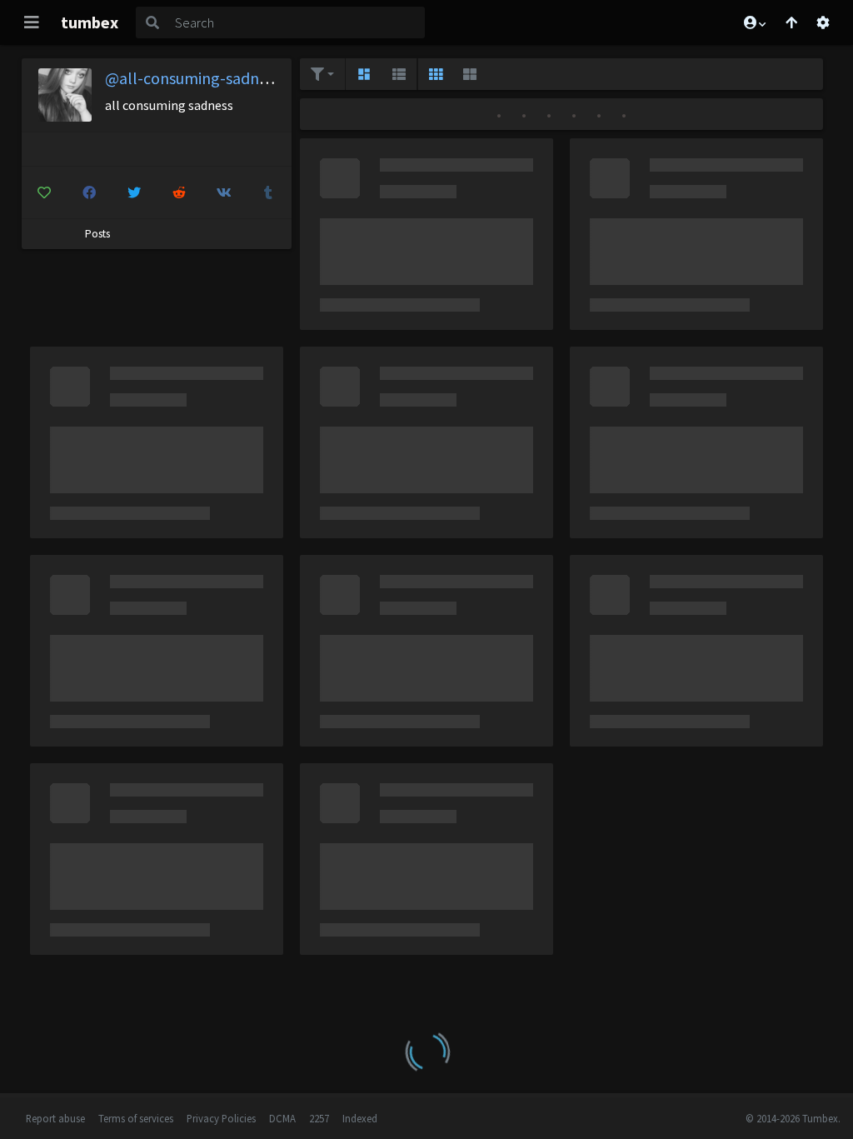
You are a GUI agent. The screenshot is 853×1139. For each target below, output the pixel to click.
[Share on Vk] (224, 192)
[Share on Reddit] (179, 192)
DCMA (282, 1118)
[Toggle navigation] (31, 22)
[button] (754, 22)
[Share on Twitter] (134, 192)
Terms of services (135, 1118)
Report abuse (55, 1118)
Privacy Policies (221, 1118)
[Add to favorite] (44, 192)
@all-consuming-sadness (193, 77)
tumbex (89, 22)
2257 (319, 1118)
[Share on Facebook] (89, 192)
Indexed (359, 1118)
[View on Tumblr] (269, 192)
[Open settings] (823, 22)
